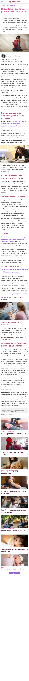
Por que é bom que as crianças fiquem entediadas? (14, 492)
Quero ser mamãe (11, 5)
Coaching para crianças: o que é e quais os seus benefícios (13, 531)
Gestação (3, 5)
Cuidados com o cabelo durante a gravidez (12, 453)
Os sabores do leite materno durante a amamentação (14, 550)
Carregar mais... (14, 573)
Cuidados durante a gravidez (8, 451)
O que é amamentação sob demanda (13, 569)
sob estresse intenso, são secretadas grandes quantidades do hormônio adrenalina (14, 239)
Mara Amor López (15, 56)
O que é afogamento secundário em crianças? (13, 434)
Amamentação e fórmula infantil (9, 470)
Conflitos (3, 509)
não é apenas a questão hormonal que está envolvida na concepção (14, 295)
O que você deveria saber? (7, 431)
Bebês (2, 567)
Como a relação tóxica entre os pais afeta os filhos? (13, 511)
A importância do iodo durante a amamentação (12, 473)
